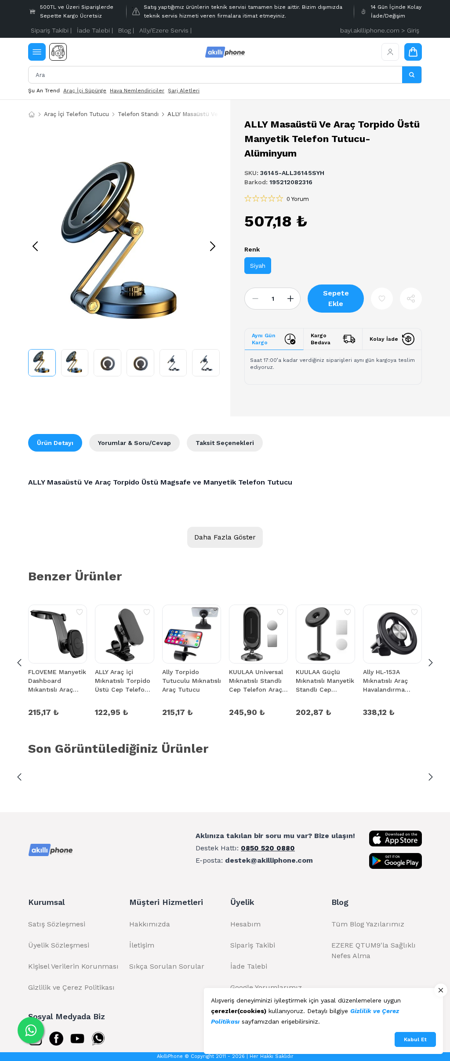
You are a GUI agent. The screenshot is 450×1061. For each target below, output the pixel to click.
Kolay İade (384, 339)
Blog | (126, 30)
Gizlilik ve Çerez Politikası (71, 987)
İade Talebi (248, 966)
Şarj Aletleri (184, 91)
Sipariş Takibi (252, 945)
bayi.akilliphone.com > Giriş (379, 30)
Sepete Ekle (336, 298)
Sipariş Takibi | (51, 30)
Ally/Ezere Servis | (165, 30)
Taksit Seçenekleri (225, 442)
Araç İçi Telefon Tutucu (76, 114)
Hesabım (245, 924)
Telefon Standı (138, 114)
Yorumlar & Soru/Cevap (134, 442)
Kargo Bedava (320, 339)
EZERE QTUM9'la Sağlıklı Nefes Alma (373, 950)
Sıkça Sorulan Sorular (166, 966)
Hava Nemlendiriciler (137, 91)
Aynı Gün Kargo (263, 339)
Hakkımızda (149, 924)
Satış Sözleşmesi (56, 924)
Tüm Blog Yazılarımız (367, 924)
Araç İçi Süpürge (84, 91)
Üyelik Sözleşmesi (58, 945)
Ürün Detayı (55, 442)
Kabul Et (415, 1039)
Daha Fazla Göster (225, 537)
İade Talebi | (95, 30)
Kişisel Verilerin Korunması (73, 966)
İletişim (141, 945)
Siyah (257, 265)
